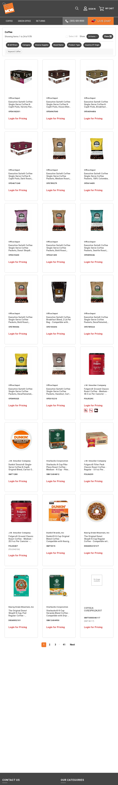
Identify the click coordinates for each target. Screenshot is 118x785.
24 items (92, 37)
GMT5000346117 (92, 617)
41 (64, 644)
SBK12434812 (52, 474)
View (107, 36)
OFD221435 (51, 255)
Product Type (74, 45)
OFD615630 (13, 255)
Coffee (9, 21)
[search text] (77, 8)
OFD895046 (89, 255)
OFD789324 (89, 327)
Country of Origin (92, 45)
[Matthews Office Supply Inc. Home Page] (8, 8)
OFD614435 (89, 183)
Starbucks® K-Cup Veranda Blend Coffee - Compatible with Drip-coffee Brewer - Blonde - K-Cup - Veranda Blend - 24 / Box (58, 613)
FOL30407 (13, 546)
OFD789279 (51, 183)
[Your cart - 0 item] (106, 8)
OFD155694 (51, 327)
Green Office (24, 21)
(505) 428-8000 (77, 21)
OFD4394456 (90, 111)
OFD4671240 (14, 183)
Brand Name (58, 45)
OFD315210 (51, 398)
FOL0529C (88, 398)
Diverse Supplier (41, 45)
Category (26, 45)
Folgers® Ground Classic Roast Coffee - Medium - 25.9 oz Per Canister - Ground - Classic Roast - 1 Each (20, 539)
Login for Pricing (17, 118)
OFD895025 (13, 398)
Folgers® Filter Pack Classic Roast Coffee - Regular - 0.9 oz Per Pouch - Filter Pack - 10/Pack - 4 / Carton (95, 467)
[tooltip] (85, 410)
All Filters (13, 45)
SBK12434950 (52, 620)
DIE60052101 (14, 620)
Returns (40, 21)
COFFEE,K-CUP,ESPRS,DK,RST (93, 609)
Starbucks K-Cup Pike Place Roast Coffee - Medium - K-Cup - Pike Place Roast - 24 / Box (57, 467)
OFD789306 (13, 327)
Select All (73, 36)
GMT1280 (13, 474)
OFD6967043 (52, 111)
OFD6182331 (14, 111)
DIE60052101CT (91, 546)
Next (72, 644)
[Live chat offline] (101, 21)
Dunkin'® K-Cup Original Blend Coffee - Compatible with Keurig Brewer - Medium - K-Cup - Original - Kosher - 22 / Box (58, 539)
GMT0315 (50, 546)
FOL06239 (88, 474)
